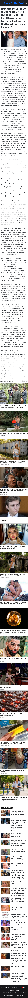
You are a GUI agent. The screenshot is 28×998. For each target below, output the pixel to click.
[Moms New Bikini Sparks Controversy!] (5, 968)
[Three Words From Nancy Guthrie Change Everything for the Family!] (5, 923)
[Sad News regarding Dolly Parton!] (5, 884)
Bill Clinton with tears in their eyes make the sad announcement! (17, 835)
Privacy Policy (11, 992)
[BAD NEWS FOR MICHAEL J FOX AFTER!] (5, 866)
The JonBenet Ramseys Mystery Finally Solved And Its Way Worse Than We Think (18, 813)
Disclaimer (4, 992)
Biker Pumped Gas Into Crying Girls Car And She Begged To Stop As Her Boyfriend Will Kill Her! (18, 900)
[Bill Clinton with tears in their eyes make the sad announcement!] (5, 835)
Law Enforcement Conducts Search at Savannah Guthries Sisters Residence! (19, 858)
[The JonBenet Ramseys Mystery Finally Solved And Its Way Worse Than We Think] (5, 813)
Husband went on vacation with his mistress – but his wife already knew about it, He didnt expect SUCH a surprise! (18, 844)
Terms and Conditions (20, 992)
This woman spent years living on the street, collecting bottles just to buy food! (18, 937)
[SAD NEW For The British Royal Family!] (5, 930)
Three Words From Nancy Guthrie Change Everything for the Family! (18, 922)
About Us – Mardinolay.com (17, 995)
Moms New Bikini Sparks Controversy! (17, 967)
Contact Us (7, 995)
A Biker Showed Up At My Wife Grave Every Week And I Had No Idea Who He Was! (19, 851)
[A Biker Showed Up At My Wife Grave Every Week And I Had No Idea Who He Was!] (5, 852)
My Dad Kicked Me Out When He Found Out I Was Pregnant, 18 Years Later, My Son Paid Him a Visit (19, 915)
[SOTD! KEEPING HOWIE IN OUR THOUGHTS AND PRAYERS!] (5, 908)
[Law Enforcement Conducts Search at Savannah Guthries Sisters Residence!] (5, 859)
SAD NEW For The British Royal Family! (17, 928)
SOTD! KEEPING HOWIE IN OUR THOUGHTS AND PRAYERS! (17, 907)
